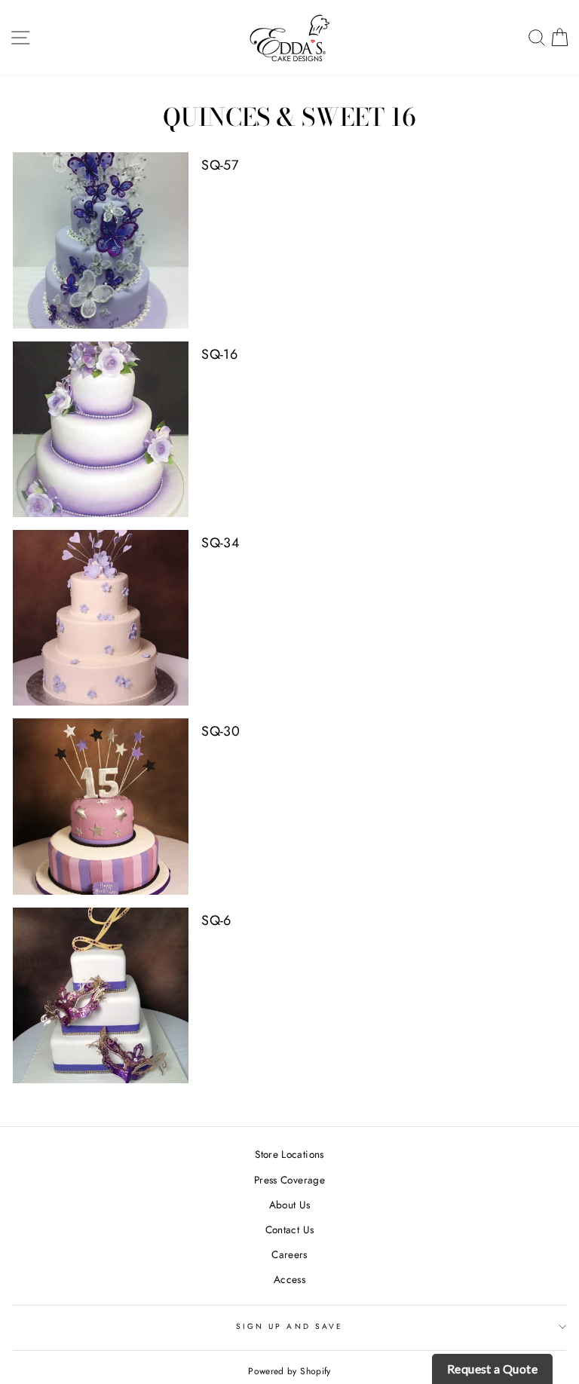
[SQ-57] (100, 240)
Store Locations (289, 1154)
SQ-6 (216, 920)
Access (289, 1279)
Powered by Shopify (289, 1371)
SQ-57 (219, 165)
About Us (290, 1204)
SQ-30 (220, 731)
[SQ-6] (100, 995)
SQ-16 (219, 354)
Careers (289, 1254)
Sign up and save (289, 1326)
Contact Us (289, 1229)
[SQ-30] (100, 806)
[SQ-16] (100, 429)
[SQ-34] (100, 618)
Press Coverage (289, 1179)
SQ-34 (220, 543)
